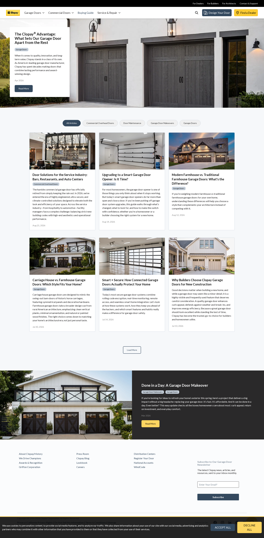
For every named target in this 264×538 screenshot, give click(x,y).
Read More (23, 88)
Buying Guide (86, 12)
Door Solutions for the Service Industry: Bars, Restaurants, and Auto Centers (60, 177)
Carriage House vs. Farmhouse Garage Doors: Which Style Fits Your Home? (59, 282)
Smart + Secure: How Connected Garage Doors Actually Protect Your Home (130, 282)
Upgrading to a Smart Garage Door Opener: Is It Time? (126, 177)
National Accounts (143, 462)
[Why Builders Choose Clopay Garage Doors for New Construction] (202, 256)
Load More (132, 350)
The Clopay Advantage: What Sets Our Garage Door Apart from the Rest (38, 38)
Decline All (249, 527)
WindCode (139, 466)
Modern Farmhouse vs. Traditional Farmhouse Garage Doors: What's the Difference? (198, 179)
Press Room (82, 453)
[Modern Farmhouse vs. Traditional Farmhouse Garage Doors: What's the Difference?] (202, 151)
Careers (80, 466)
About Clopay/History (30, 453)
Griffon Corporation (29, 466)
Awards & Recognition (30, 462)
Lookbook (81, 462)
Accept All (223, 527)
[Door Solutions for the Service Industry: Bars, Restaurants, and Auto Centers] (62, 151)
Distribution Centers (144, 453)
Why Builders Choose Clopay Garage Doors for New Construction (197, 282)
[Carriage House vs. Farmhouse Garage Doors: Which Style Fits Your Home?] (62, 256)
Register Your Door (144, 458)
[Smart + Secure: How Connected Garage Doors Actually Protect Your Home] (132, 256)
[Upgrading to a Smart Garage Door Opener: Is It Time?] (132, 151)
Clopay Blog (82, 458)
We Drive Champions (30, 458)
